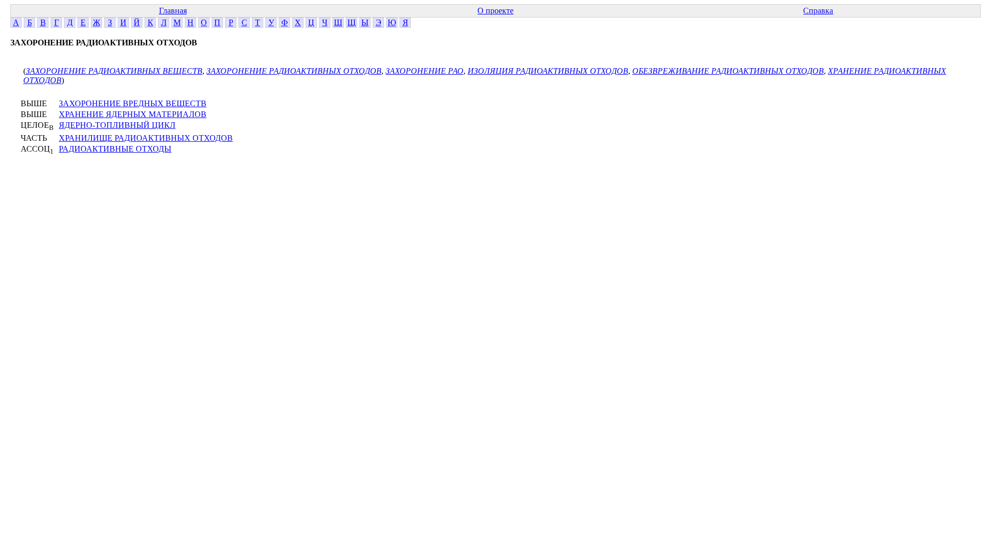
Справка (818, 10)
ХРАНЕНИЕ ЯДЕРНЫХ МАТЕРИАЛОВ (132, 114)
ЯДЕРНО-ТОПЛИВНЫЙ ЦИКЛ (117, 125)
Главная (173, 10)
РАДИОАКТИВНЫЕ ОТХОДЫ (115, 148)
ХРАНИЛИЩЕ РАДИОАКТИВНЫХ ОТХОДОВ (146, 138)
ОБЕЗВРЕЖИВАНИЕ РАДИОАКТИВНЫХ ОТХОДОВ (728, 71)
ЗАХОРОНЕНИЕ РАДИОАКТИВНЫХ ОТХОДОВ (293, 71)
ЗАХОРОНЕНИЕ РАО (424, 71)
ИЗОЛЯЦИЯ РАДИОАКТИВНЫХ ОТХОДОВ (548, 71)
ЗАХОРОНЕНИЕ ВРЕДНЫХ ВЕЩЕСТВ (132, 103)
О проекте (495, 10)
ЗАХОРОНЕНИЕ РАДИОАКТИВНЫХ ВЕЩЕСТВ (114, 71)
